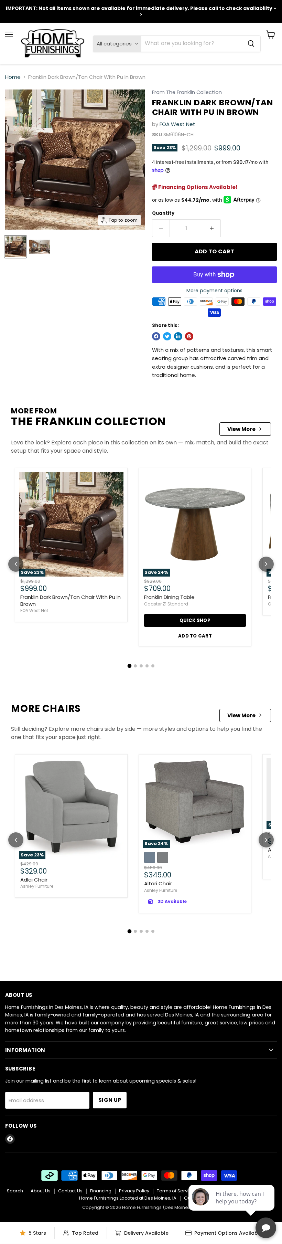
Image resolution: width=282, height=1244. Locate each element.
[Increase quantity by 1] (212, 228)
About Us (41, 1191)
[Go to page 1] (129, 666)
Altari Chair (158, 883)
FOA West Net (177, 124)
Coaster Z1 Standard (166, 604)
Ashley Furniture (37, 886)
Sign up (109, 1100)
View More (241, 429)
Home (13, 77)
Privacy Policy (134, 1191)
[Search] (251, 44)
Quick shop (195, 620)
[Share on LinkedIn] (178, 336)
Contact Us (70, 1191)
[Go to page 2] (135, 665)
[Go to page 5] (152, 665)
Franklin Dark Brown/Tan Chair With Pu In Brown (70, 600)
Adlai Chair (33, 879)
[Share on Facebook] (156, 336)
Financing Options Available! (197, 187)
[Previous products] (15, 564)
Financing (100, 1191)
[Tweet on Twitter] (167, 336)
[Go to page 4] (147, 665)
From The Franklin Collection (187, 92)
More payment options (214, 290)
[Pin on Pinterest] (189, 336)
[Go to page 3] (141, 665)
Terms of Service (175, 1191)
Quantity (163, 213)
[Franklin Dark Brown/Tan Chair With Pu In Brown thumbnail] (15, 247)
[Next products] (266, 564)
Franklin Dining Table (169, 597)
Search (15, 1191)
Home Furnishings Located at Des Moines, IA (127, 1198)
